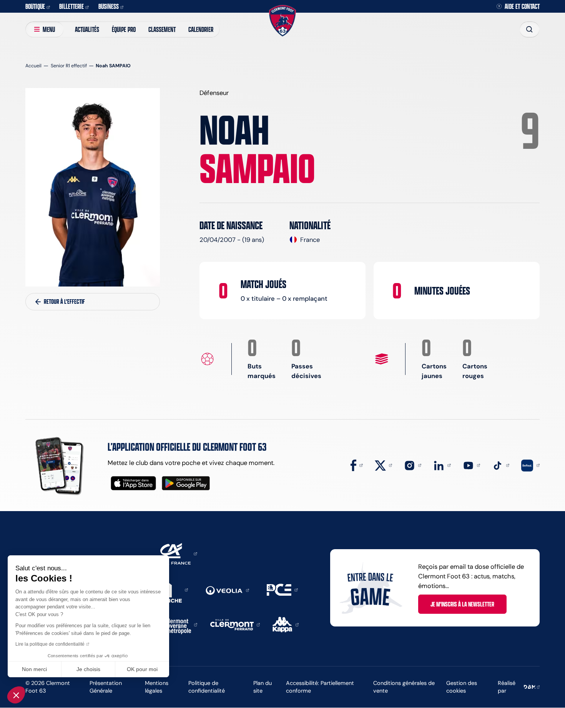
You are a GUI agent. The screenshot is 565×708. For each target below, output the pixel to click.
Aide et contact (522, 6)
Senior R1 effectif (69, 65)
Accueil (33, 65)
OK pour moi (142, 669)
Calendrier (200, 29)
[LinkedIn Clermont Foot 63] (441, 464)
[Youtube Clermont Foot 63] (471, 464)
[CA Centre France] (173, 553)
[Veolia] (227, 589)
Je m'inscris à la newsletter (462, 604)
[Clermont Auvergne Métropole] (179, 624)
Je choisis (88, 669)
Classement (162, 29)
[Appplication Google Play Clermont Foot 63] (186, 483)
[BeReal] (530, 464)
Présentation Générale (106, 687)
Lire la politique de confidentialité (50, 644)
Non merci (34, 669)
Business (108, 6)
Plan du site (262, 687)
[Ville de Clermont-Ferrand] (235, 624)
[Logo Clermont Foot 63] (282, 20)
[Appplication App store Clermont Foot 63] (133, 483)
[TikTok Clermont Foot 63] (500, 464)
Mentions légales (156, 687)
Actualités (87, 29)
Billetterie (71, 6)
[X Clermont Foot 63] (383, 464)
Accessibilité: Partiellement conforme (320, 687)
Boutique (35, 6)
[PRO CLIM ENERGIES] (282, 589)
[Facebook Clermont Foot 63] (356, 464)
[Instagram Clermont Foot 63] (412, 464)
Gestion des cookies (461, 687)
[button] (16, 695)
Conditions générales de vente (404, 687)
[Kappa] (286, 624)
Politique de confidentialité (206, 687)
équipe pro (124, 29)
